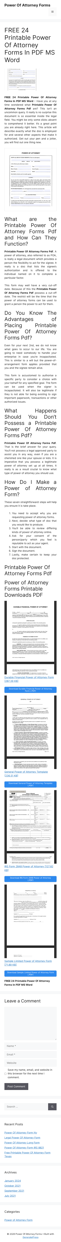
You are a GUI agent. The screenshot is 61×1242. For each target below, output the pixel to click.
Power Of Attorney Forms (27, 5)
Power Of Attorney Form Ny (20, 1132)
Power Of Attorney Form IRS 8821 (24, 1147)
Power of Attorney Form (18, 1220)
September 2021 (14, 1190)
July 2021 (10, 1195)
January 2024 (12, 1180)
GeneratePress (30, 1237)
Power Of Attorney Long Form (22, 1142)
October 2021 (12, 1185)
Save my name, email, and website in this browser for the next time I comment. (30, 1073)
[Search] (52, 1106)
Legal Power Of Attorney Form (22, 1137)
